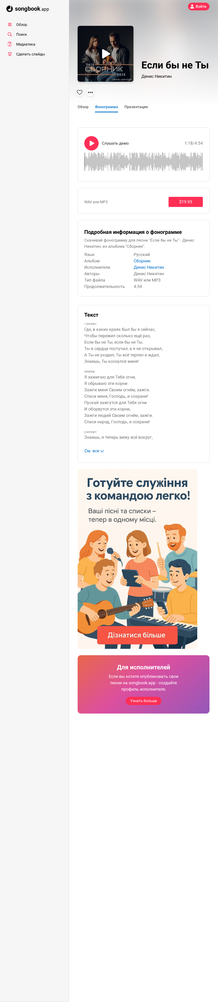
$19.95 (185, 201)
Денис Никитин (156, 76)
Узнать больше (143, 701)
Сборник (142, 260)
